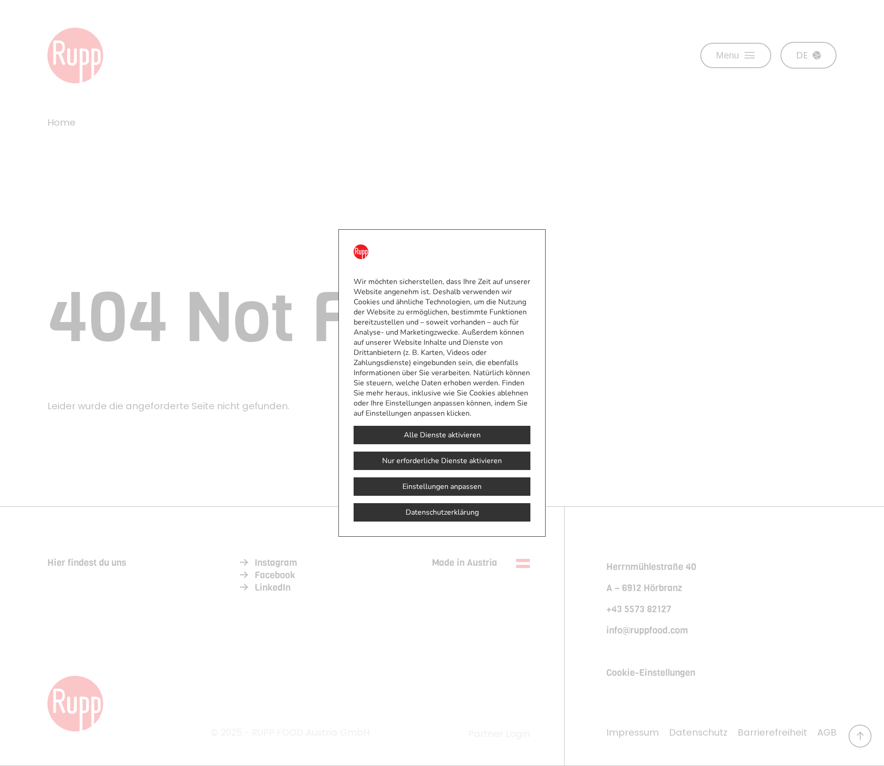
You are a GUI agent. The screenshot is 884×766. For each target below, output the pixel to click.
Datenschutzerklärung (442, 512)
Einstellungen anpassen (442, 487)
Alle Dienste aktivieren (442, 435)
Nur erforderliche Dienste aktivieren (442, 461)
